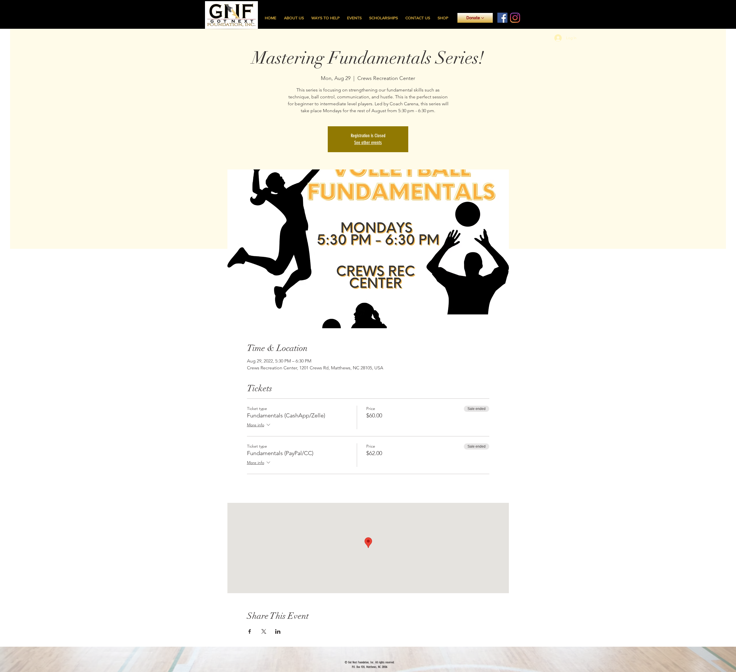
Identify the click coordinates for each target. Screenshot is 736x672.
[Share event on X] (264, 631)
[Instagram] (515, 18)
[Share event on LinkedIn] (278, 631)
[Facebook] (502, 18)
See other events (368, 142)
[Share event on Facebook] (249, 631)
